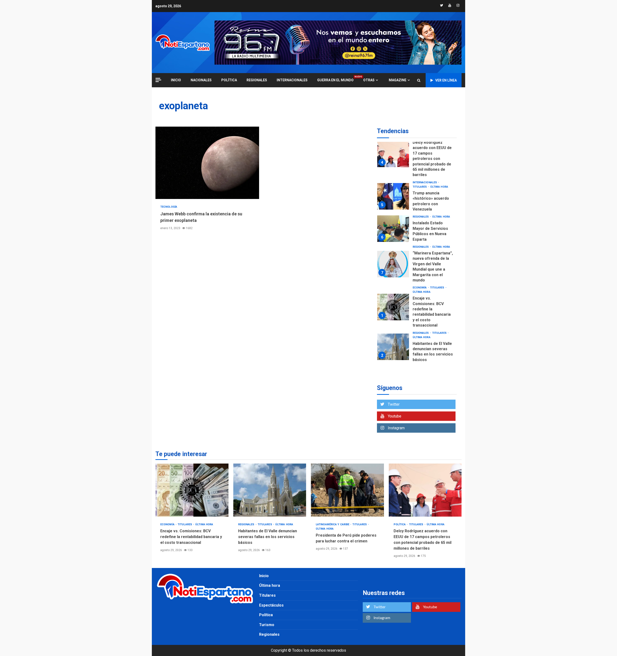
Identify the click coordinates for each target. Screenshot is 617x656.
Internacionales (292, 80)
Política (229, 80)
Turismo (266, 624)
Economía (420, 287)
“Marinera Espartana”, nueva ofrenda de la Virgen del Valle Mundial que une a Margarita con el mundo (393, 264)
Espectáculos (271, 605)
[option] (417, 155)
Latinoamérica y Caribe (333, 524)
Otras (369, 80)
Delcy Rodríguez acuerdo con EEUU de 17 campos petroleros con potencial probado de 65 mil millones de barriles (393, 154)
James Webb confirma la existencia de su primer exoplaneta (207, 163)
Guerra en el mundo (335, 80)
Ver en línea (446, 80)
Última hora (439, 186)
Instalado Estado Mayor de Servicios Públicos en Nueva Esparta (393, 228)
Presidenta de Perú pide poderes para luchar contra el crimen (347, 490)
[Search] (418, 80)
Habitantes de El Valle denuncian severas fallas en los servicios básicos (393, 347)
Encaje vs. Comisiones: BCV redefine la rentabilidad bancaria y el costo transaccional (393, 307)
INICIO (176, 80)
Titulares (420, 186)
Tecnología (168, 206)
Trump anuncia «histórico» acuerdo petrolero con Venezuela (393, 196)
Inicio (264, 576)
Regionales (257, 80)
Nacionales (201, 80)
